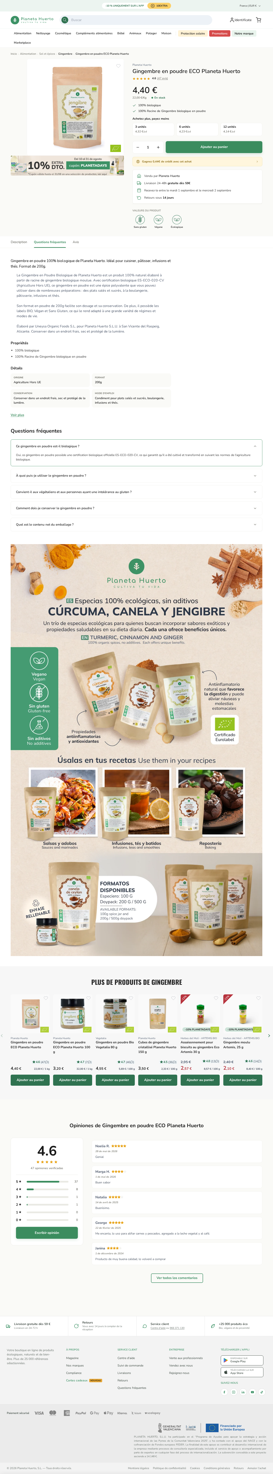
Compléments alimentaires (94, 33)
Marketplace (22, 43)
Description (19, 242)
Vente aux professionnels (186, 1358)
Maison (166, 33)
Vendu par (162, 176)
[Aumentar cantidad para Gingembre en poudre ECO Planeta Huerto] (158, 147)
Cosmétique (63, 33)
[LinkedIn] (243, 1392)
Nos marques (75, 1366)
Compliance (73, 1373)
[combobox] (136, 20)
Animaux (135, 33)
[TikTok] (262, 1392)
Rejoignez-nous (179, 1373)
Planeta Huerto (141, 65)
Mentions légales (138, 1468)
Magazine (72, 1358)
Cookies (195, 1468)
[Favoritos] (118, 66)
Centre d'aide (158, 1328)
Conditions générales (217, 1468)
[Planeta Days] (67, 166)
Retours (123, 1380)
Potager (151, 33)
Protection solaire (193, 34)
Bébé (121, 33)
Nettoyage (43, 33)
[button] (258, 20)
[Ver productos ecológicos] (44, 1029)
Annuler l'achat (256, 1468)
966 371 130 (177, 1328)
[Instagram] (233, 1392)
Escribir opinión (47, 1232)
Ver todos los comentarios (177, 1278)
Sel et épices (47, 54)
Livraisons (124, 1373)
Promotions (220, 34)
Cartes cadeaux (83, 1380)
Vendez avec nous (181, 1366)
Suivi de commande (130, 1366)
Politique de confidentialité (169, 1468)
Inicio (14, 54)
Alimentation (22, 33)
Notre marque (244, 34)
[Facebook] (224, 1392)
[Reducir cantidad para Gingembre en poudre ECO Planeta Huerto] (138, 147)
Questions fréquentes (50, 242)
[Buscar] (65, 20)
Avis (76, 242)
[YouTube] (252, 1392)
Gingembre (65, 54)
